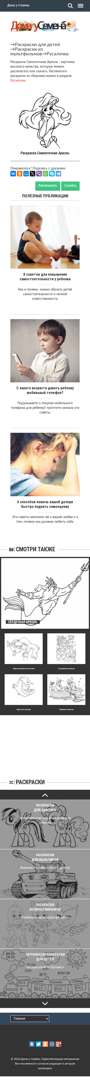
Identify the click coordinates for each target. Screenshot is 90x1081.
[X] (32, 173)
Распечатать (48, 185)
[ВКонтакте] (13, 173)
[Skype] (52, 173)
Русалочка (58, 54)
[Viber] (39, 173)
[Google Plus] (58, 1044)
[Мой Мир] (26, 173)
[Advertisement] (45, 744)
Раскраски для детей (37, 44)
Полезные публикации (45, 195)
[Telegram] (58, 173)
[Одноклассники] (19, 173)
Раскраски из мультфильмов (26, 51)
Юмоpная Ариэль (66, 709)
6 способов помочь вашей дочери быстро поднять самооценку (45, 504)
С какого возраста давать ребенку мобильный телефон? (45, 390)
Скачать (70, 185)
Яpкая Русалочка (24, 709)
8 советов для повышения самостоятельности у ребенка (45, 276)
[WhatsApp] (45, 173)
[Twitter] (38, 1044)
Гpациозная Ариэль (66, 669)
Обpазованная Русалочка (24, 669)
